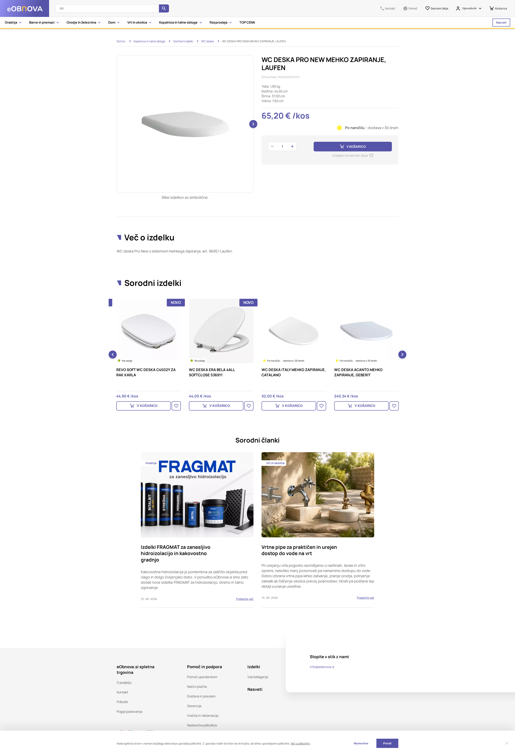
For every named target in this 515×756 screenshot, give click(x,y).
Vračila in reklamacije (202, 715)
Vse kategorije (257, 677)
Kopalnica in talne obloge (178, 22)
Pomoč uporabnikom (202, 677)
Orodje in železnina (81, 22)
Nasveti (501, 22)
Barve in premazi (42, 22)
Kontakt (122, 692)
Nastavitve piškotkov (202, 725)
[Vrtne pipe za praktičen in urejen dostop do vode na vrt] (318, 530)
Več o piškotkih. (300, 743)
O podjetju (124, 682)
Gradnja (11, 22)
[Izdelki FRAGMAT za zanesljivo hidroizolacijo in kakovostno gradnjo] (197, 530)
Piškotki (122, 702)
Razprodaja (218, 22)
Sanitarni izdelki (183, 41)
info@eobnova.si (322, 667)
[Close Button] (507, 743)
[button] (253, 124)
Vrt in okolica (137, 22)
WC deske (207, 41)
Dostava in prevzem (201, 696)
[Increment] (292, 146)
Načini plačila (197, 686)
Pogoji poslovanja (129, 711)
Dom (111, 22)
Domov (121, 41)
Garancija (194, 706)
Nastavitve (361, 743)
